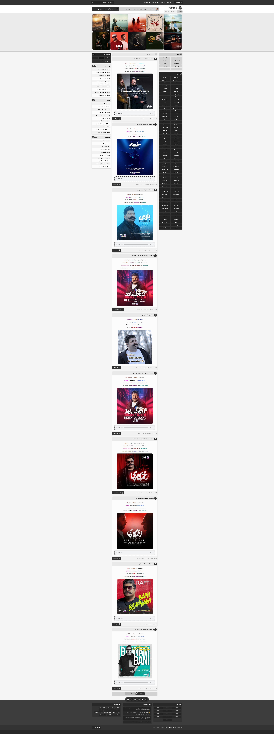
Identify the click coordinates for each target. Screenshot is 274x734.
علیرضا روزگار (176, 169)
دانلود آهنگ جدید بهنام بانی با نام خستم (145, 124)
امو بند (176, 88)
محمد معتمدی (165, 197)
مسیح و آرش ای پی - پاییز (103, 158)
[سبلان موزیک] (175, 9)
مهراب (176, 216)
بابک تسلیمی (164, 105)
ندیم (176, 222)
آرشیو (96, 66)
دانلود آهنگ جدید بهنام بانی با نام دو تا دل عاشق (143, 373)
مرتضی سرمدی (165, 202)
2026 (177, 708)
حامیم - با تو (106, 104)
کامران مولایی (164, 180)
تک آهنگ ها (147, 119)
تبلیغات (161, 2)
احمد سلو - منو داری (105, 141)
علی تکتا (176, 163)
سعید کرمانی (164, 147)
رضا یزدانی (176, 138)
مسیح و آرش (176, 208)
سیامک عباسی (176, 152)
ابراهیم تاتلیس (176, 80)
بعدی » (127, 694)
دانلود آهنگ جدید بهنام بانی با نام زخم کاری (145, 498)
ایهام (165, 102)
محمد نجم (176, 200)
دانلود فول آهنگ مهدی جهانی (103, 81)
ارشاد (165, 83)
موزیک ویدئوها (143, 309)
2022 (167, 711)
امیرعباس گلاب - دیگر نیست (103, 106)
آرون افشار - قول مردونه (104, 155)
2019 (167, 714)
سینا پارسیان (164, 152)
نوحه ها (176, 69)
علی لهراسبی (164, 166)
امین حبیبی (165, 97)
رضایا (165, 138)
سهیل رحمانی (164, 150)
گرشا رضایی (176, 183)
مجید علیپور (164, 189)
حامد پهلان (165, 119)
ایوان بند (176, 105)
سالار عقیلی (165, 144)
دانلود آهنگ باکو (102, 710)
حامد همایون (176, 122)
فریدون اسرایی (176, 180)
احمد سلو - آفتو (106, 143)
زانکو (165, 141)
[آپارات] (128, 699)
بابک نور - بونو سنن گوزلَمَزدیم (103, 124)
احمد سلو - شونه (105, 146)
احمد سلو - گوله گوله (105, 149)
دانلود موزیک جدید (102, 707)
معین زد (176, 211)
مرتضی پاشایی (176, 202)
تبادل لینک (154, 2)
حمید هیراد (176, 127)
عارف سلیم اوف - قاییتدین (103, 121)
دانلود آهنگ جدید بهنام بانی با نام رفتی (145, 564)
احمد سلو (176, 83)
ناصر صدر (165, 219)
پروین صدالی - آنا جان (104, 112)
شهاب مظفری (176, 161)
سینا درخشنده (176, 155)
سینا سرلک (165, 155)
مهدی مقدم (164, 214)
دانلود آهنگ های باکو (116, 712)
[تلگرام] (131, 699)
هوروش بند (176, 225)
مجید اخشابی (165, 186)
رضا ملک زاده (164, 136)
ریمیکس (143, 119)
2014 (167, 720)
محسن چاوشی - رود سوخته (103, 132)
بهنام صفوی (164, 111)
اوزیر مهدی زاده (165, 99)
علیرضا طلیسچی (165, 169)
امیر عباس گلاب (176, 94)
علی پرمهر (165, 161)
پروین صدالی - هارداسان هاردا (103, 109)
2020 (177, 714)
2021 (158, 711)
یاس (176, 228)
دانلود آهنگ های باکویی (99, 712)
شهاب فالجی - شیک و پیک (103, 161)
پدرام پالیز (165, 113)
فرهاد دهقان (164, 177)
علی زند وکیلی (164, 163)
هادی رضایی (164, 222)
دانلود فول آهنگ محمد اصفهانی (102, 72)
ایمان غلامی (176, 102)
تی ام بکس (176, 119)
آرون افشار (176, 77)
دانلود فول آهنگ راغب (104, 78)
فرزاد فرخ (165, 175)
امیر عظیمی (165, 94)
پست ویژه (165, 60)
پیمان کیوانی (164, 116)
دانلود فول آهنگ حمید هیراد (103, 84)
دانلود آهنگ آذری (109, 710)
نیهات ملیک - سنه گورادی (104, 126)
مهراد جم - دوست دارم (104, 166)
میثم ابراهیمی (176, 219)
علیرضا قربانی (176, 172)
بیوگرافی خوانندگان (176, 60)
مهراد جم (165, 216)
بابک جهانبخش (176, 108)
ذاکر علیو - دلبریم (105, 118)
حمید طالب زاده (176, 124)
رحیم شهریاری (164, 130)
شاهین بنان (165, 158)
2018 (158, 714)
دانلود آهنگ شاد (110, 714)
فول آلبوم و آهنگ (143, 367)
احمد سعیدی (164, 80)
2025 (167, 708)
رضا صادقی (176, 136)
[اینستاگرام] (135, 699)
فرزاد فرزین (176, 177)
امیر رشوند (176, 91)
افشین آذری (165, 85)
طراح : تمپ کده (95, 727)
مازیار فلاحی (164, 183)
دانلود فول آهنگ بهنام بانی (148, 315)
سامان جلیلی (176, 147)
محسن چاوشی (176, 194)
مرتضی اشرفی (165, 200)
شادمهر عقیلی (176, 158)
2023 (177, 711)
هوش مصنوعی (165, 69)
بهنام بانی (146, 184)
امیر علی (176, 97)
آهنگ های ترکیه (165, 58)
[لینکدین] (138, 699)
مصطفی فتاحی (165, 208)
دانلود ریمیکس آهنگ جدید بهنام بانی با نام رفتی (144, 59)
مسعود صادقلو (165, 205)
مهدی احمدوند (165, 211)
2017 (177, 717)
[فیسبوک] (146, 699)
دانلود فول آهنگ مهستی (104, 75)
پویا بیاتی (176, 116)
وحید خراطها (164, 225)
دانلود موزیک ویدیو (117, 309)
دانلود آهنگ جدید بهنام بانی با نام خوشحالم (144, 629)
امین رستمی (176, 99)
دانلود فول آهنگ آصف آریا (103, 95)
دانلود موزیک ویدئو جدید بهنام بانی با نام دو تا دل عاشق (142, 255)
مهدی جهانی (176, 214)
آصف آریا (164, 77)
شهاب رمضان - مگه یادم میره (103, 163)
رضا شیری (165, 133)
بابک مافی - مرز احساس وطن (103, 129)
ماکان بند (176, 186)
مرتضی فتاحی (176, 205)
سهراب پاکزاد (176, 150)
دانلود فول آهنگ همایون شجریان (102, 92)
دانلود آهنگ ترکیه (103, 714)
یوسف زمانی (164, 228)
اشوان (176, 85)
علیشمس (165, 172)
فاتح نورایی (176, 175)
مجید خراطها (176, 189)
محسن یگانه (164, 194)
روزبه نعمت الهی (176, 141)
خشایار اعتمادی (165, 127)
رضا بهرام (176, 133)
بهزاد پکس (165, 108)
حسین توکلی (164, 122)
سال (95, 58)
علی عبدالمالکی (176, 166)
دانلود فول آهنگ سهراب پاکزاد (103, 86)
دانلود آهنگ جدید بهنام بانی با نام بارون (145, 190)
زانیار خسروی (176, 144)
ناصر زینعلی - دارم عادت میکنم (102, 115)
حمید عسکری (164, 124)
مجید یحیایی (176, 191)
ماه (101, 58)
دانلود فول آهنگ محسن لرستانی (102, 89)
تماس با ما (169, 2)
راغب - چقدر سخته (105, 152)
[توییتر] (142, 699)
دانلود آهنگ (115, 119)
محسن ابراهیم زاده (165, 191)
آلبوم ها (176, 58)
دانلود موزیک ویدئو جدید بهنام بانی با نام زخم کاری (143, 439)
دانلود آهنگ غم (117, 714)
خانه (153, 54)
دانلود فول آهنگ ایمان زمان (103, 69)
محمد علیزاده (176, 197)
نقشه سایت (146, 2)
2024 (158, 708)
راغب (176, 130)
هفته (107, 58)
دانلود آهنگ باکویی (107, 712)
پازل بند (176, 113)
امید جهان (165, 88)
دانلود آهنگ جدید (110, 707)
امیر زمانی (165, 91)
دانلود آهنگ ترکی (117, 710)
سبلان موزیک (177, 2)
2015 (158, 717)
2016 (167, 717)
